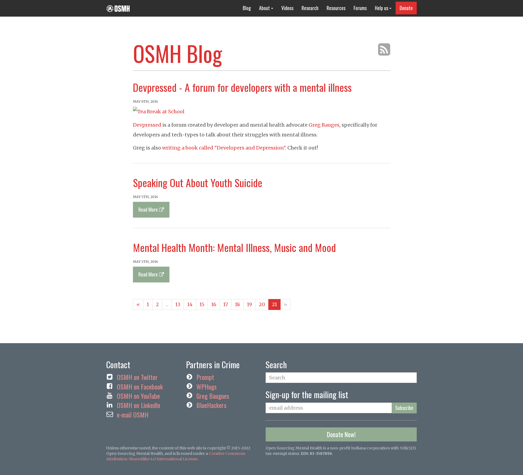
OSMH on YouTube (138, 396)
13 (177, 304)
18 (237, 304)
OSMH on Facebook (140, 386)
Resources (336, 7)
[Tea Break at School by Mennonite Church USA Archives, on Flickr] (158, 111)
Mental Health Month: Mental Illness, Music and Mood (234, 247)
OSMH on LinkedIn (138, 405)
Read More (148, 209)
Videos (287, 7)
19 (249, 304)
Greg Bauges (324, 125)
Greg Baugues (212, 396)
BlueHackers (211, 405)
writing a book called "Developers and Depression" (223, 148)
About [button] (265, 7)
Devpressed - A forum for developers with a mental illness (242, 87)
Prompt (205, 377)
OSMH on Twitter (137, 377)
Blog (247, 7)
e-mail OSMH (132, 414)
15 (201, 304)
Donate (406, 7)
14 (190, 304)
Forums (360, 7)
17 (225, 304)
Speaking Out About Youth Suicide (197, 182)
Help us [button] (382, 7)
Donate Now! (341, 434)
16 (213, 304)
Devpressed (147, 125)
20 (262, 304)
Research (310, 7)
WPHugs (206, 386)
